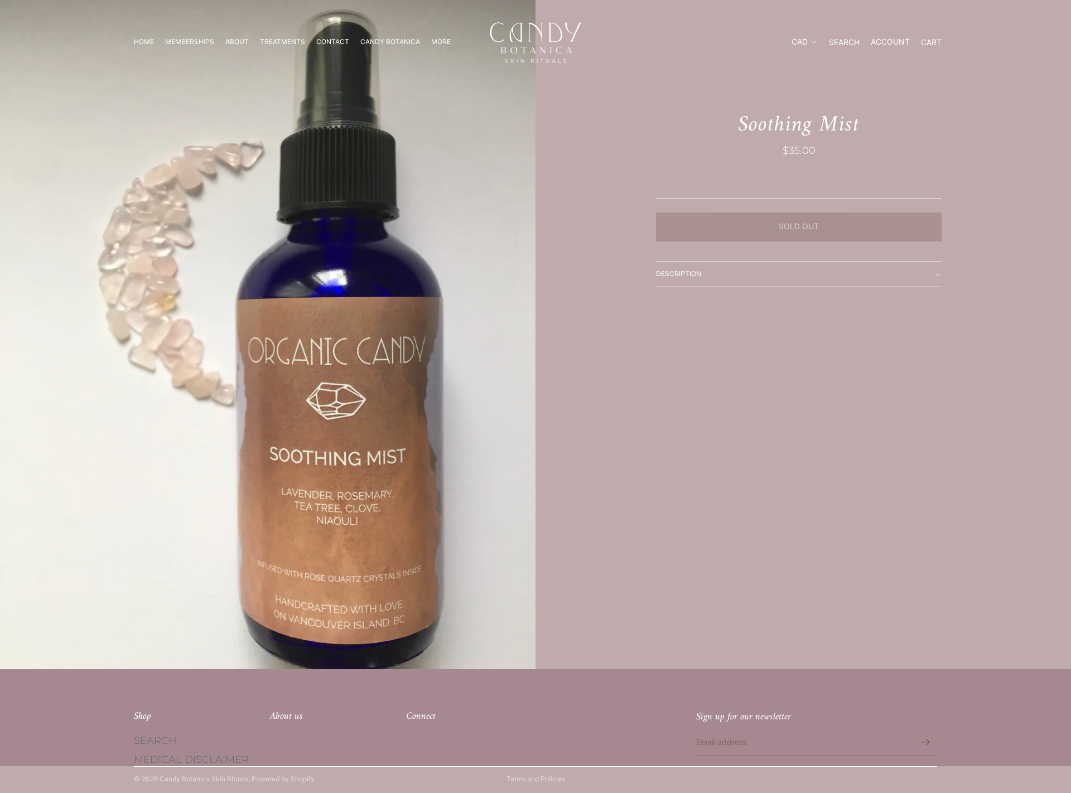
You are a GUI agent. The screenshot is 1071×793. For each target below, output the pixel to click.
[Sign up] (925, 742)
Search (155, 741)
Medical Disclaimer (191, 759)
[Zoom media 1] (268, 334)
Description (678, 273)
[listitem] (441, 42)
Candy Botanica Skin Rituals (204, 779)
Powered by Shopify (283, 779)
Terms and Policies (535, 779)
